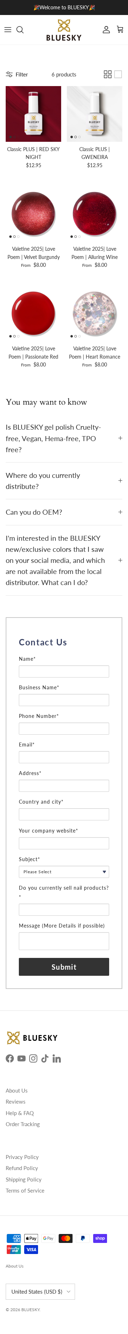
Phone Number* (39, 716)
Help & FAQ (20, 1113)
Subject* (29, 859)
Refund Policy (22, 1168)
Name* (27, 659)
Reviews (16, 1101)
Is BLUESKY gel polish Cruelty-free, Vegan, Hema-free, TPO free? (53, 438)
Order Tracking (23, 1124)
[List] (118, 74)
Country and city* (41, 802)
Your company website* (48, 831)
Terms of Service (25, 1190)
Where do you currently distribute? (43, 480)
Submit (64, 967)
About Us (17, 1090)
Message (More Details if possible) (62, 926)
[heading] (64, 642)
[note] (64, 652)
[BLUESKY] (64, 30)
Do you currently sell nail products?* (64, 892)
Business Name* (39, 687)
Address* (30, 773)
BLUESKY (30, 1309)
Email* (27, 744)
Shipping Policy (24, 1179)
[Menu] (8, 30)
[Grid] (107, 74)
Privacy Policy (22, 1157)
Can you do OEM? (34, 512)
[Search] (23, 30)
